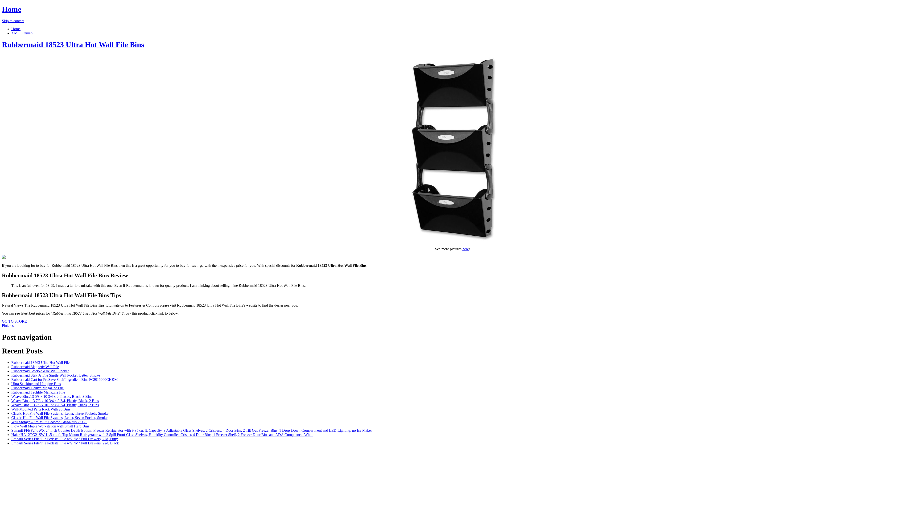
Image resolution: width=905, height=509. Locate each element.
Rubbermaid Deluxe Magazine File (37, 388)
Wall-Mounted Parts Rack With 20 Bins (40, 409)
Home (11, 9)
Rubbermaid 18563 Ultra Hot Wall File (40, 363)
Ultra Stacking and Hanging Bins (36, 384)
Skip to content (13, 21)
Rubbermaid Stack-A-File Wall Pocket (40, 371)
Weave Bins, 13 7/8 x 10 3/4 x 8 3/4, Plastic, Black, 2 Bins (55, 401)
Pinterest (8, 326)
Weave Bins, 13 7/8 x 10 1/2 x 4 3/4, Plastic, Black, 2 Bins (55, 405)
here (465, 249)
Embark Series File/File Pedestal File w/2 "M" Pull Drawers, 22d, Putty (64, 439)
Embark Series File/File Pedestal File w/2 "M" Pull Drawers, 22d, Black (65, 443)
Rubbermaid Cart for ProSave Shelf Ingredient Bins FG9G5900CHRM (64, 380)
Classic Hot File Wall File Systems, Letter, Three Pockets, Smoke (59, 413)
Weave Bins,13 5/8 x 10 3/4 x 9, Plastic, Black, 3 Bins (51, 396)
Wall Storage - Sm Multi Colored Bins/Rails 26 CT (49, 422)
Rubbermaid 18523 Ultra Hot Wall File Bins (73, 44)
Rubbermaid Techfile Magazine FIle (38, 392)
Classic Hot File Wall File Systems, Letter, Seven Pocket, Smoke (59, 418)
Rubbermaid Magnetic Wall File (35, 367)
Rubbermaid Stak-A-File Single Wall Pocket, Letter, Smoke (55, 375)
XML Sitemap (22, 33)
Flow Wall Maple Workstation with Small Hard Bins (50, 426)
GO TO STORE (14, 321)
